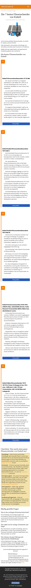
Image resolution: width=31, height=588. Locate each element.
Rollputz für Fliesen (7, 463)
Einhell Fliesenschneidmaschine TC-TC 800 (16, 78)
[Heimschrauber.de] (15, 2)
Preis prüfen (15, 124)
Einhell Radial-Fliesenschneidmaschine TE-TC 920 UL (15, 231)
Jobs (11, 570)
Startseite (3, 11)
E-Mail (22, 562)
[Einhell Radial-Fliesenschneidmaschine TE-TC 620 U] (16, 139)
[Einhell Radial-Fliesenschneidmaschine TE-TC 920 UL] (16, 220)
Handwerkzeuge (11, 11)
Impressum (15, 570)
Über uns (23, 568)
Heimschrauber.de (7, 7)
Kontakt (7, 570)
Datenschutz (22, 570)
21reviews (19, 585)
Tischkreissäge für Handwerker (10, 484)
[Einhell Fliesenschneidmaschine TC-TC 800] (16, 68)
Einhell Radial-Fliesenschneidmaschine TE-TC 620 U (15, 150)
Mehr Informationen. (21, 579)
